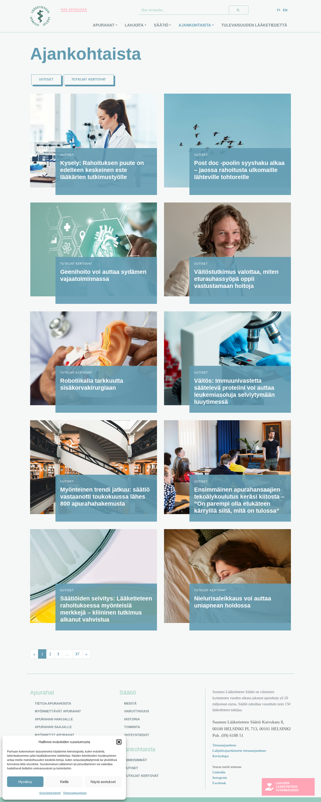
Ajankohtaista (195, 25)
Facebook (219, 783)
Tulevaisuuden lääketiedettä (254, 25)
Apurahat (103, 25)
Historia (132, 719)
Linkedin (218, 772)
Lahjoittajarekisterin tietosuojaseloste (239, 750)
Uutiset (46, 79)
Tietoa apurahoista (53, 703)
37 (77, 654)
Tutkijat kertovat (88, 79)
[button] (119, 742)
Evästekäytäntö (50, 793)
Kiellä (64, 782)
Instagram (219, 777)
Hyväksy (25, 782)
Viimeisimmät (135, 760)
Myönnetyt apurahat (54, 735)
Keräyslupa (220, 756)
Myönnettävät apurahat (58, 711)
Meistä (130, 703)
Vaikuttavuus (136, 711)
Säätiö (161, 25)
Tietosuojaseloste (75, 793)
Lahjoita (134, 25)
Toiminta (132, 727)
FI (278, 10)
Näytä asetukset (103, 782)
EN (285, 10)
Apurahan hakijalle (54, 719)
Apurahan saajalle (53, 727)
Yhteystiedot (136, 735)
